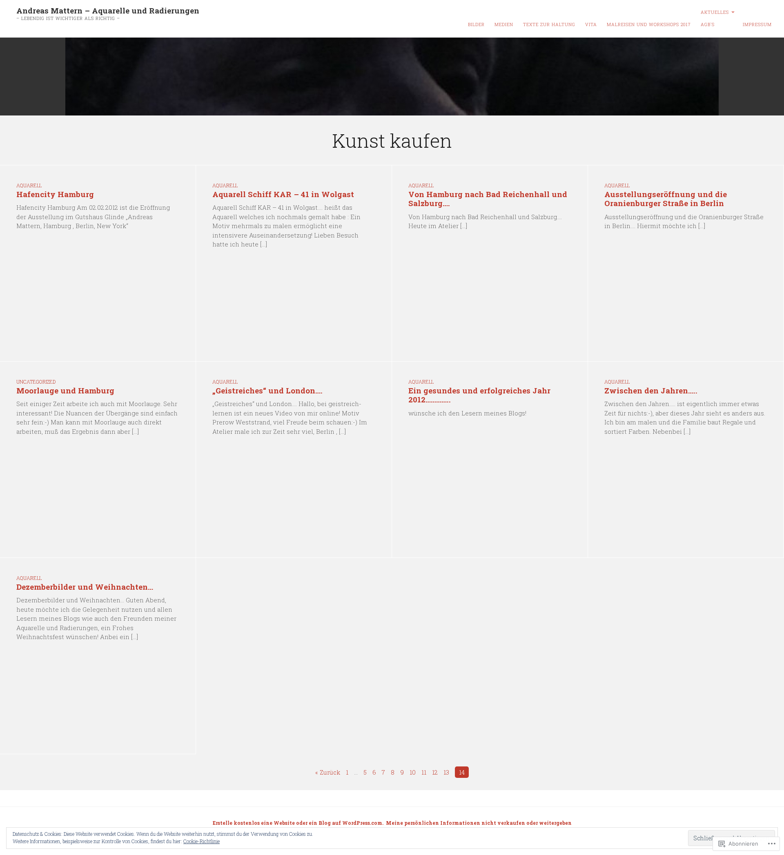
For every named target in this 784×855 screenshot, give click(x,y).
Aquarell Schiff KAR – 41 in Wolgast (283, 194)
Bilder (476, 24)
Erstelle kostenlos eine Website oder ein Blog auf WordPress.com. (298, 822)
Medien (503, 24)
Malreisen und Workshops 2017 (649, 24)
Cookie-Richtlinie (201, 841)
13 (446, 772)
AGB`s (708, 24)
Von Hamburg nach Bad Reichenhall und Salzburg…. (487, 199)
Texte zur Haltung (549, 24)
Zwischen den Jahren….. (650, 390)
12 (435, 772)
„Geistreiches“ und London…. (267, 390)
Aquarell (29, 185)
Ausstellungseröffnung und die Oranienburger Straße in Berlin (665, 199)
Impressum (757, 24)
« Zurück (327, 772)
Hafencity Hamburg (55, 194)
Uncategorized (36, 381)
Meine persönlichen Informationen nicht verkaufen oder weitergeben (479, 822)
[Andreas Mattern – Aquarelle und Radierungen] (392, 77)
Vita (591, 24)
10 (413, 772)
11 (423, 772)
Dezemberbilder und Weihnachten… (84, 587)
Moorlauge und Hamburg (65, 390)
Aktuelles (715, 12)
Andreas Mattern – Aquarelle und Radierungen (107, 10)
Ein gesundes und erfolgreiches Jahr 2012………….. (479, 395)
